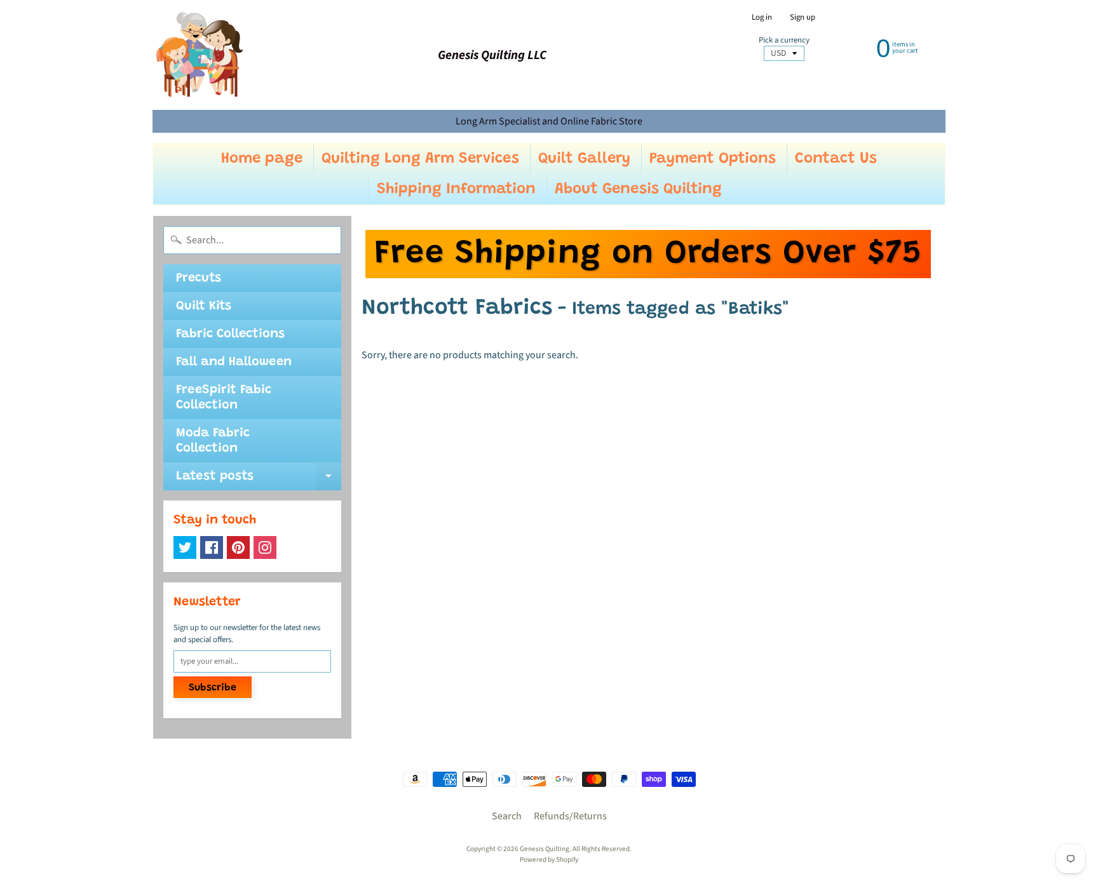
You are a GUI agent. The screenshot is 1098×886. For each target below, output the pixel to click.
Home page (261, 158)
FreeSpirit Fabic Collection (223, 398)
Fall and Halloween (234, 362)
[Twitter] (184, 547)
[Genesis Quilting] (200, 55)
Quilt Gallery (584, 158)
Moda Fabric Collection (213, 441)
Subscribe (212, 688)
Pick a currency (784, 40)
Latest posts (258, 480)
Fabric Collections (230, 334)
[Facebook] (211, 547)
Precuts (198, 278)
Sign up (802, 17)
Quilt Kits (203, 306)
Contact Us (836, 158)
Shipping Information (456, 189)
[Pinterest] (238, 547)
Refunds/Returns (570, 816)
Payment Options (712, 158)
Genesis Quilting (544, 849)
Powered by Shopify (549, 859)
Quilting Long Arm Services (420, 158)
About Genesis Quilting (638, 189)
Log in (762, 17)
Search (507, 816)
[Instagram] (265, 547)
